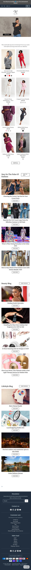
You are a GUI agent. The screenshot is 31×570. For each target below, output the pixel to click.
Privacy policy (8, 564)
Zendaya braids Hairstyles (15, 303)
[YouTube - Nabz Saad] (20, 510)
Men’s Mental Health (15, 406)
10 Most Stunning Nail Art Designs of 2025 (15, 349)
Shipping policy (23, 564)
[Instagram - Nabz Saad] (13, 510)
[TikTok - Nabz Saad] (15, 510)
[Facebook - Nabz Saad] (11, 510)
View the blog (25, 175)
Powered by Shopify (16, 563)
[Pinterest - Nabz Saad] (18, 510)
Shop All (15, 163)
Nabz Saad (9, 563)
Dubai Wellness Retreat (15, 473)
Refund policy (24, 563)
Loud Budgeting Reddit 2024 (15, 428)
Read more (15, 200)
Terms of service (15, 564)
